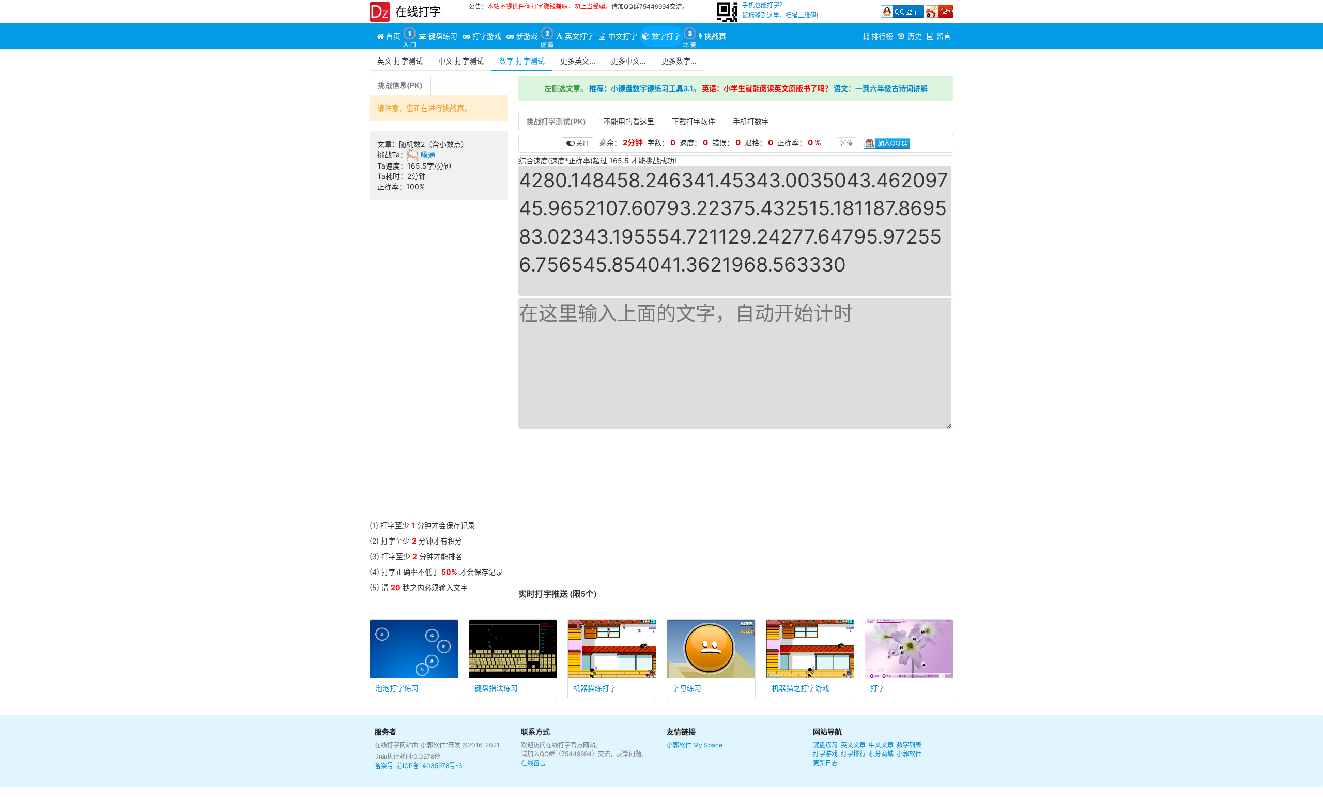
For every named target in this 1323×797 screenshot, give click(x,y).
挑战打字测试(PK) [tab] (556, 121)
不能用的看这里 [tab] (629, 121)
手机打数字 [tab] (751, 121)
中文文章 (881, 745)
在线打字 (418, 11)
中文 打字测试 (461, 60)
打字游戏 (825, 754)
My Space (707, 745)
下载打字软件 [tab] (693, 121)
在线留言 (533, 763)
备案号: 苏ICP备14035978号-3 (419, 766)
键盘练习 (825, 745)
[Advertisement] (439, 365)
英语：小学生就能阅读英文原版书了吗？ (767, 88)
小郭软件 (679, 745)
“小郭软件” (433, 745)
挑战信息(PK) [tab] (400, 85)
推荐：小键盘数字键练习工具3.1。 (644, 88)
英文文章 (853, 745)
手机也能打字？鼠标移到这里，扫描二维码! (780, 10)
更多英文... (577, 60)
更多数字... (679, 60)
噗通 (427, 154)
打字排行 (853, 754)
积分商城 (881, 754)
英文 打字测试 (400, 60)
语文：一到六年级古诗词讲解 (881, 88)
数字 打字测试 (522, 60)
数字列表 (909, 745)
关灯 (582, 143)
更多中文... (628, 60)
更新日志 (825, 763)
